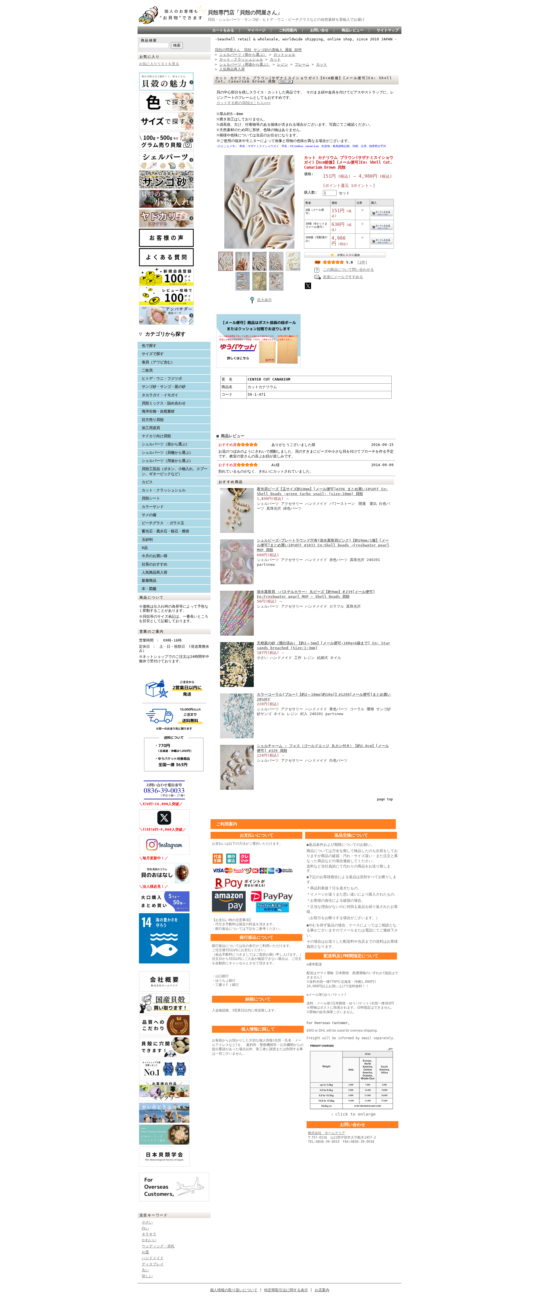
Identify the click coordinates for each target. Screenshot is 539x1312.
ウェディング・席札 (158, 1246)
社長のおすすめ (154, 564)
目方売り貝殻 (153, 420)
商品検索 (149, 40)
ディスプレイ (153, 1264)
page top (385, 799)
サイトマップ (388, 30)
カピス (147, 482)
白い (145, 1228)
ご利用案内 (288, 30)
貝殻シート (153, 498)
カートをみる (223, 30)
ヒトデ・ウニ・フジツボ (162, 378)
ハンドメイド (153, 1258)
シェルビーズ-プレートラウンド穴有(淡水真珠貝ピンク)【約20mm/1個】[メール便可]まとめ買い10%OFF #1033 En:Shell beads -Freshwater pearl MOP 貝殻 (323, 545)
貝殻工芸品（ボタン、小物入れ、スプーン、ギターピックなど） (174, 471)
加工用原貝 (151, 428)
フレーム (302, 64)
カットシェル (284, 54)
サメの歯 (149, 515)
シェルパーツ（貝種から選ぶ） (167, 452)
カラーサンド (153, 507)
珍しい (147, 1276)
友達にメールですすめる (343, 277)
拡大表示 (264, 300)
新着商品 (149, 580)
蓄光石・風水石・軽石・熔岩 (165, 531)
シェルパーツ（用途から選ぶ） (167, 461)
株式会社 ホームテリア (326, 1133)
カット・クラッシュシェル (164, 490)
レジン (282, 64)
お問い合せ (319, 30)
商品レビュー (353, 30)
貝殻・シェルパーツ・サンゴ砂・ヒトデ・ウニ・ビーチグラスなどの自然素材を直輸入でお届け (286, 19)
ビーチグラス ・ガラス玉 (163, 523)
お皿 (145, 1252)
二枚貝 (147, 370)
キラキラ (149, 1234)
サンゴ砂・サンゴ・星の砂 (164, 386)
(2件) (362, 262)
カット (275, 59)
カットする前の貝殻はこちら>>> (243, 103)
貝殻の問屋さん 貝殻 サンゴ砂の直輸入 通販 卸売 (258, 50)
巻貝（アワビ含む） (158, 362)
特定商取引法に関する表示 (286, 1290)
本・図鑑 (149, 589)
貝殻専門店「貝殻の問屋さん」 (245, 12)
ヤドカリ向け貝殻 (156, 436)
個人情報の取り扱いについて (233, 1290)
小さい (147, 1222)
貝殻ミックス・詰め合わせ (164, 403)
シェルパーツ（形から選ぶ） (165, 444)
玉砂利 (147, 539)
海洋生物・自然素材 (158, 411)
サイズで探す (153, 354)
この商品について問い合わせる (348, 269)
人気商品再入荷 (154, 572)
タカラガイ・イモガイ (160, 395)
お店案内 (322, 1290)
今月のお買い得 (154, 556)
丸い (145, 1270)
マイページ (256, 30)
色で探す (149, 346)
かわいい (149, 1240)
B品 (145, 548)
